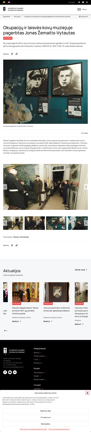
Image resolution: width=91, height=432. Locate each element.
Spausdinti (84, 17)
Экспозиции (38, 372)
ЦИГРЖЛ (37, 389)
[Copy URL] (16, 54)
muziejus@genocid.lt (17, 367)
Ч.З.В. (36, 359)
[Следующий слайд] (86, 187)
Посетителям (39, 356)
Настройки (45, 424)
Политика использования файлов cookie (33, 429)
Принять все (45, 411)
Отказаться (45, 417)
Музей (36, 376)
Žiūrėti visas (80, 270)
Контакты (72, 2)
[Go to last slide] (5, 187)
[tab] (4, 330)
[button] (87, 393)
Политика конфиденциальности (59, 429)
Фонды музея (39, 379)
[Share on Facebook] (12, 54)
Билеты (36, 352)
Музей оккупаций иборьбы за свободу (15, 9)
